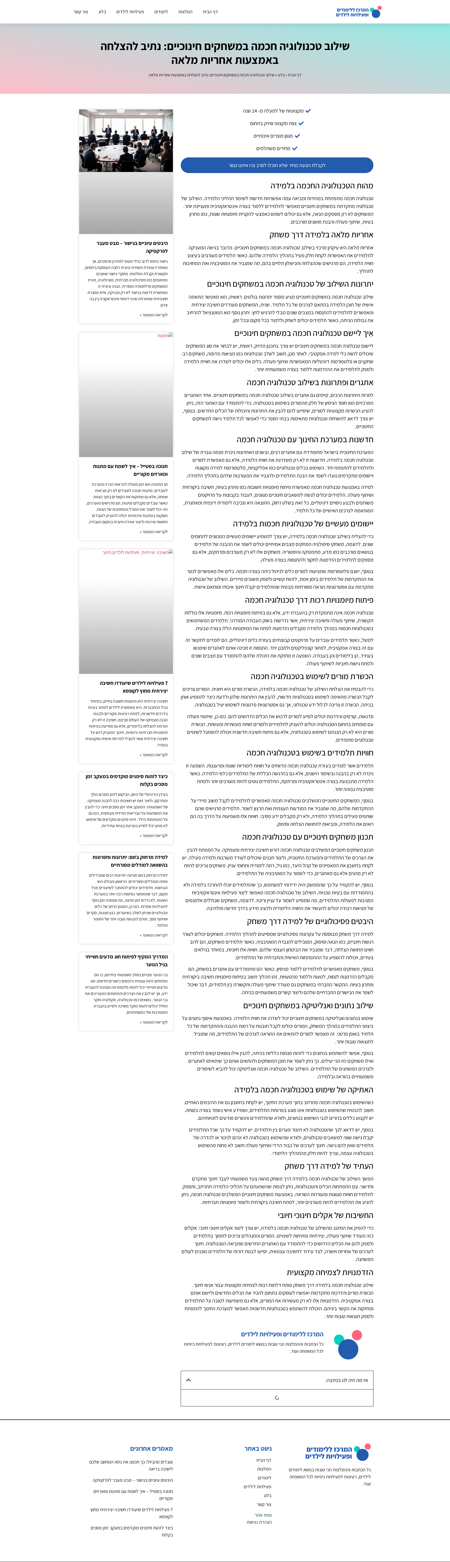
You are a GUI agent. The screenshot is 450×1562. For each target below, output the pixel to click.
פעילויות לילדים (130, 12)
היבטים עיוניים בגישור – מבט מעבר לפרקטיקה (133, 1480)
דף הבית (210, 12)
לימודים (161, 12)
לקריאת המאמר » (154, 315)
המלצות (185, 12)
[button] (188, 1380)
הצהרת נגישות (259, 1522)
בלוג (102, 12)
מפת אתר (263, 1515)
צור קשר (80, 12)
